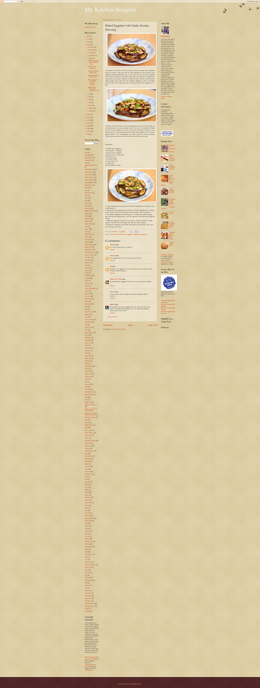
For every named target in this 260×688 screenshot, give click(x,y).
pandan (87, 464)
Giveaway (88, 340)
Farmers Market (89, 319)
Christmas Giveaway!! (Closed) (172, 148)
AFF (86, 152)
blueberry (87, 213)
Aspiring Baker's (89, 182)
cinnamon (87, 262)
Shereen (112, 244)
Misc (86, 427)
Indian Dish (88, 374)
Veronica (113, 255)
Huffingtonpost (89, 670)
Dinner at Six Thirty (116, 279)
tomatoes (87, 585)
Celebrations (88, 234)
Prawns (87, 495)
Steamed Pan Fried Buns (92, 67)
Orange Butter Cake (171, 244)
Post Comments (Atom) (118, 329)
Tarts (86, 570)
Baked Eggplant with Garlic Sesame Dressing (92, 82)
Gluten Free (88, 343)
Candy (87, 231)
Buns (86, 226)
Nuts (86, 453)
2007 (88, 131)
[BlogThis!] (132, 232)
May (89, 99)
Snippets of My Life (90, 27)
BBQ (86, 195)
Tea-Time (87, 572)
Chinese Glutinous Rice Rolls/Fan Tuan (93, 62)
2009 (88, 126)
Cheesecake (88, 239)
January (91, 111)
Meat (86, 420)
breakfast (87, 218)
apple (86, 163)
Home (130, 325)
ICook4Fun (166, 36)
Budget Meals (89, 224)
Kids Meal (88, 389)
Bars (86, 190)
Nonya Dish (88, 446)
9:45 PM (112, 298)
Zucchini (87, 611)
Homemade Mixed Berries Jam (93, 76)
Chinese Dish (122, 234)
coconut (87, 270)
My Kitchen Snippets (111, 9)
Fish (86, 330)
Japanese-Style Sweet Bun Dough (172, 235)
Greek (86, 345)
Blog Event (88, 208)
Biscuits (87, 205)
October (91, 52)
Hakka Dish (88, 358)
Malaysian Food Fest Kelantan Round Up (91, 413)
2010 (88, 123)
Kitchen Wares (89, 392)
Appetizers (88, 160)
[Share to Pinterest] (138, 232)
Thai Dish (87, 577)
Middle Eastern (89, 425)
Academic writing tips (167, 255)
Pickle (86, 477)
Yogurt (87, 608)
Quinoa (87, 505)
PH (111, 266)
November (91, 50)
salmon (87, 526)
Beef (86, 200)
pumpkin (87, 500)
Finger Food (88, 327)
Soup (86, 551)
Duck (86, 309)
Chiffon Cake (88, 247)
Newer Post (108, 325)
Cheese (87, 237)
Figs (86, 324)
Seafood (87, 539)
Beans (87, 198)
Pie (86, 479)
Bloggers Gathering (90, 211)
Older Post (152, 325)
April (90, 102)
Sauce (87, 533)
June (90, 97)
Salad (86, 523)
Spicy (86, 557)
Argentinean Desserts (91, 165)
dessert (87, 293)
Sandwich (87, 531)
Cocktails (87, 268)
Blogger (139, 684)
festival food (88, 322)
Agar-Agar (88, 155)
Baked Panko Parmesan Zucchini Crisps (93, 89)
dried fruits (88, 304)
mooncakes (88, 435)
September (91, 55)
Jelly (86, 387)
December (91, 47)
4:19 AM (112, 249)
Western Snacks (90, 606)
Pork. (86, 487)
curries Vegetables (90, 288)
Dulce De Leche (89, 311)
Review (87, 508)
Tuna (86, 588)
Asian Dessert (89, 172)
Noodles (87, 448)
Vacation (87, 590)
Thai (86, 575)
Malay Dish (88, 402)
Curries (87, 286)
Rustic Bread (88, 520)
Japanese (87, 384)
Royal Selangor (89, 518)
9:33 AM (112, 313)
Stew (86, 559)
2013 (88, 114)
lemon (86, 399)
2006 (88, 134)
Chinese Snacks (89, 255)
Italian (86, 379)
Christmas (88, 260)
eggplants (130, 234)
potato (86, 489)
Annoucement (89, 157)
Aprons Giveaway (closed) (172, 167)
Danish (87, 291)
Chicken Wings (89, 244)
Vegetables (137, 234)
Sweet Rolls (88, 562)
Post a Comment (113, 317)
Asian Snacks (89, 180)
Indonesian (88, 376)
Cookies (87, 278)
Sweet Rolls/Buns (90, 565)
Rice (86, 510)
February (91, 108)
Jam (86, 381)
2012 (88, 117)
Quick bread (88, 502)
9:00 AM (112, 286)
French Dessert (89, 332)
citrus (86, 265)
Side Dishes (88, 546)
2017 (88, 36)
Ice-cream (88, 371)
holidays (87, 368)
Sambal (87, 528)
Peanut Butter (89, 474)
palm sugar (88, 458)
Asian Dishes (114, 234)
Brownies (87, 221)
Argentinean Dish (90, 169)
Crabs (86, 280)
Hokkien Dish (89, 366)
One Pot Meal (89, 456)
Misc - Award (88, 430)
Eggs (86, 317)
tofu (86, 583)
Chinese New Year (90, 252)
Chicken (87, 242)
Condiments (88, 275)
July (89, 94)
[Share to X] (134, 232)
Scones (87, 536)
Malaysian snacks (90, 417)
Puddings (87, 497)
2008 (88, 128)
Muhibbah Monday (90, 440)
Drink (86, 306)
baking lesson (89, 185)
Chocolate (88, 257)
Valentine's (88, 593)
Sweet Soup (88, 567)
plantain (87, 484)
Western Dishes (89, 603)
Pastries (87, 471)
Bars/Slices (88, 193)
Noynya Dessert (89, 451)
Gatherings (88, 337)
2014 (88, 45)
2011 (88, 120)
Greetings (87, 348)
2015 (88, 42)
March (90, 105)
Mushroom (88, 443)
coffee (86, 273)
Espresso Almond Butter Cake (93, 71)
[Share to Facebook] (136, 232)
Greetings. (88, 350)
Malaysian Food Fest (91, 405)
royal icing (88, 515)
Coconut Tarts (171, 212)
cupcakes (87, 283)
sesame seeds (89, 541)
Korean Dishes (89, 394)
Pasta (86, 469)
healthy (87, 363)
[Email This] (130, 232)
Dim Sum (87, 296)
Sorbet (87, 549)
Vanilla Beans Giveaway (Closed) (172, 158)
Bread (86, 216)
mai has (112, 292)
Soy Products (89, 554)
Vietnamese (88, 601)
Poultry (87, 492)
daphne (112, 304)
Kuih (86, 397)
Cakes (87, 229)
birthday (87, 203)
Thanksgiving (89, 580)
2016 (88, 39)
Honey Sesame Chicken (171, 190)
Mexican (87, 422)
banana (87, 187)
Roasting (87, 513)
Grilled (87, 353)
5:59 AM (112, 273)
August (90, 58)
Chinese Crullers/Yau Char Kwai (172, 225)
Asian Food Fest (90, 177)
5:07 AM (112, 260)
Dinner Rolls (88, 299)
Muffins (87, 438)
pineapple (87, 482)
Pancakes (88, 461)
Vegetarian (144, 234)
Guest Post (88, 356)
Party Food (88, 466)
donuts (87, 301)
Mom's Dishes (89, 433)
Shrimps (87, 544)
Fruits (86, 335)
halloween (88, 361)
